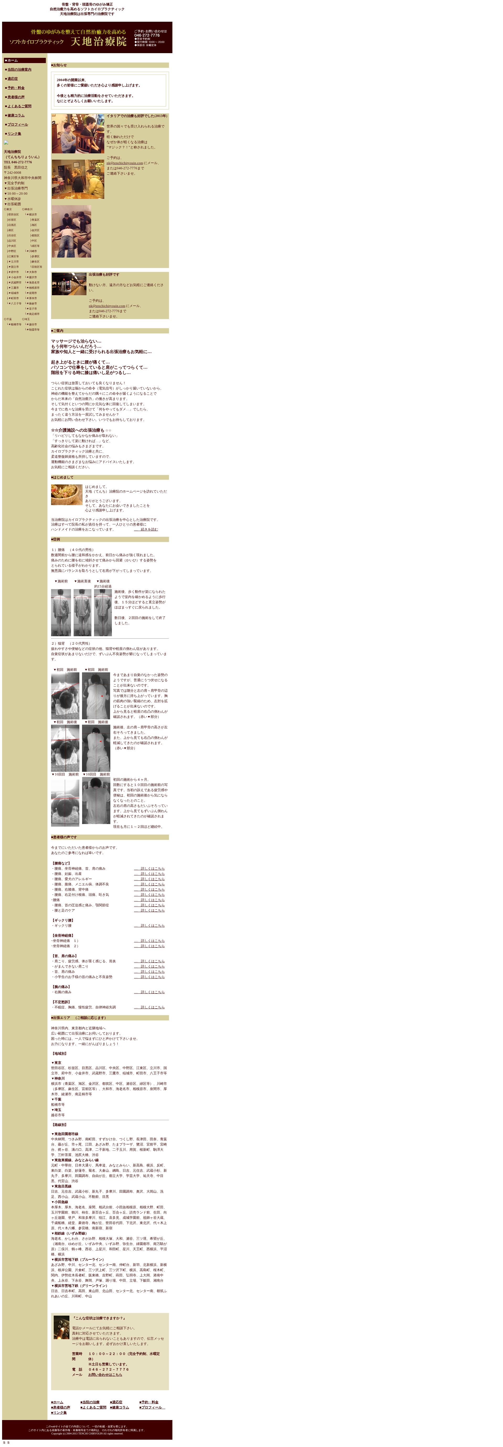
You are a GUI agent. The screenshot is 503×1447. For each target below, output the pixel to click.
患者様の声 (16, 97)
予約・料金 (16, 88)
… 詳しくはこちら (149, 868)
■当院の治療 (90, 1402)
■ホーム (57, 1402)
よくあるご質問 (19, 106)
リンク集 (14, 134)
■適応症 (116, 1402)
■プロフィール (152, 1407)
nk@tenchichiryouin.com (125, 163)
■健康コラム (119, 1407)
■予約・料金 (148, 1402)
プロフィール (18, 124)
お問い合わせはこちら (105, 1375)
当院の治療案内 (19, 69)
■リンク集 (59, 1413)
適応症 (13, 79)
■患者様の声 (60, 1407)
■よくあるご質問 (93, 1407)
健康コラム (16, 115)
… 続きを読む (146, 529)
